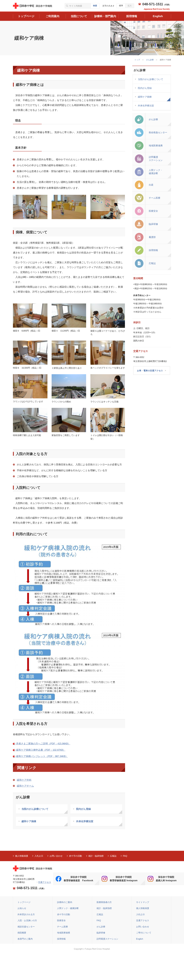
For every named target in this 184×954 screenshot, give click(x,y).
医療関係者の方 (104, 902)
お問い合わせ (56, 856)
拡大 (130, 5)
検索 (95, 5)
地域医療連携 (63, 932)
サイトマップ (142, 902)
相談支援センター (26, 926)
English (139, 939)
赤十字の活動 (75, 856)
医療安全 (61, 920)
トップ (137, 60)
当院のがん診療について (35, 809)
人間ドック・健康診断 (68, 908)
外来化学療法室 (84, 821)
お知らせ (22, 908)
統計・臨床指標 (95, 856)
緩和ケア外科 (24, 780)
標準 (121, 5)
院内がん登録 (83, 809)
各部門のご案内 (25, 939)
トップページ (24, 902)
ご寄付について (143, 932)
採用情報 (61, 939)
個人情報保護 (21, 856)
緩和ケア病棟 (29, 821)
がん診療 (150, 60)
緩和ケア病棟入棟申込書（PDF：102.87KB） (40, 750)
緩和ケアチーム (25, 786)
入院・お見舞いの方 (27, 920)
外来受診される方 (26, 914)
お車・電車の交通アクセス (150, 370)
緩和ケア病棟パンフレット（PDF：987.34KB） (42, 756)
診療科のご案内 (64, 902)
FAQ (125, 856)
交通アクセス (44, 882)
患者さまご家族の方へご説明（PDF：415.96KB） (43, 743)
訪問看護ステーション (107, 939)
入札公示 (38, 856)
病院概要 (22, 932)
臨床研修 (101, 932)
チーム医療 (62, 926)
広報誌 (113, 856)
